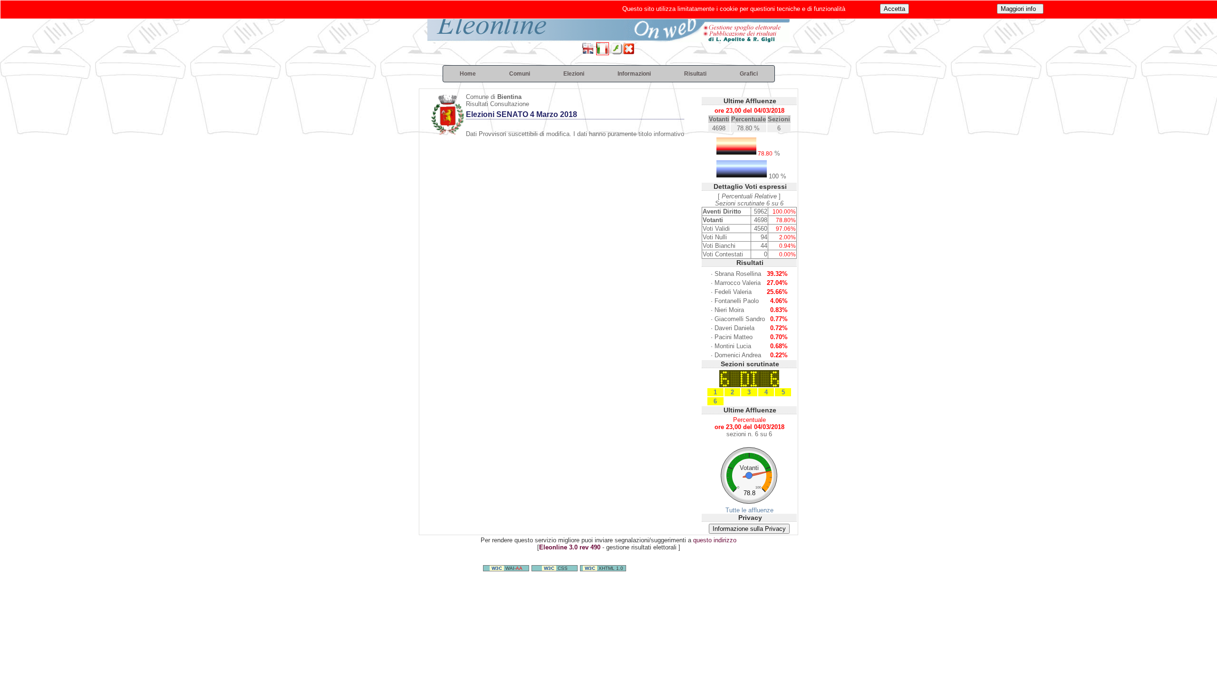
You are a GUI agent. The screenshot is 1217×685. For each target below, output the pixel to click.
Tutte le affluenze (749, 510)
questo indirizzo (714, 540)
